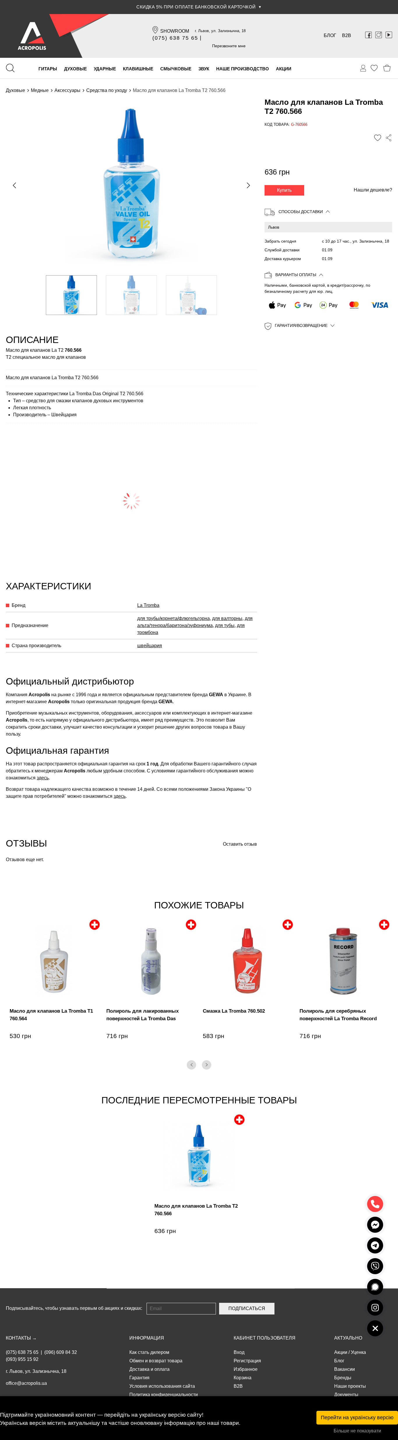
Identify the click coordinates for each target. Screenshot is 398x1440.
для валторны (227, 618)
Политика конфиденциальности (163, 1394)
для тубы (225, 625)
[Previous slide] (15, 185)
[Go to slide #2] (131, 295)
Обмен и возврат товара (155, 1360)
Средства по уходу (106, 90)
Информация (146, 1337)
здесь (43, 777)
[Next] (206, 1065)
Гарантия (139, 1377)
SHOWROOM (174, 31)
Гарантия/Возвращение (301, 325)
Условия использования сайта (162, 1386)
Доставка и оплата (149, 1369)
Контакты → (21, 1337)
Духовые (15, 90)
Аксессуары (67, 90)
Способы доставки (301, 211)
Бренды (342, 1377)
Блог (330, 35)
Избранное (246, 1369)
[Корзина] (387, 68)
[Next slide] (248, 185)
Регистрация (247, 1360)
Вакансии (344, 1369)
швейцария (149, 645)
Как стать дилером (149, 1352)
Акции (340, 1352)
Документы (346, 1394)
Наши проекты (350, 1386)
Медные (40, 90)
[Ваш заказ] (363, 68)
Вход (239, 1352)
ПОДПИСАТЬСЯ (246, 1308)
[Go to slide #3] (191, 295)
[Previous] (191, 1065)
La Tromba (148, 605)
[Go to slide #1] (71, 295)
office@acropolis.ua (26, 1383)
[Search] (10, 68)
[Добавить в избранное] (377, 137)
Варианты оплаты (295, 275)
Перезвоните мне (229, 45)
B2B (346, 35)
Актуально (348, 1337)
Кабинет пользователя (264, 1337)
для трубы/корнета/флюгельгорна (173, 618)
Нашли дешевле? (373, 189)
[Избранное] (374, 68)
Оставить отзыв (240, 844)
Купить (284, 190)
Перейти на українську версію (357, 1417)
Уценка (358, 1352)
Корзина (242, 1377)
